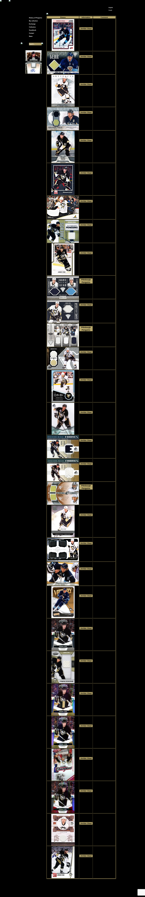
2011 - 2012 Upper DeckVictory (86, 603)
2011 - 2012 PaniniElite (85, 180)
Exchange (32, 24)
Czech (110, 10)
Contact (31, 33)
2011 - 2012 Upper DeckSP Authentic (86, 420)
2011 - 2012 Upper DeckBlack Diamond (86, 359)
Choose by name (65, 14)
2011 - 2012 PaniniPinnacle (85, 209)
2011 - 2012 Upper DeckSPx (86, 496)
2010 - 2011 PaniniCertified (85, 636)
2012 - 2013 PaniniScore (85, 36)
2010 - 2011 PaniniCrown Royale (86, 831)
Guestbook (32, 30)
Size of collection (31, 40)
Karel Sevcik (88, 891)
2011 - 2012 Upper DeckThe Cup (86, 522)
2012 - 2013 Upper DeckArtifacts (86, 92)
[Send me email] (110, 2)
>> (86, 880)
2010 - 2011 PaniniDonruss (85, 863)
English (111, 7)
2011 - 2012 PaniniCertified (85, 148)
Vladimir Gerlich (81, 892)
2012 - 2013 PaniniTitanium (85, 64)
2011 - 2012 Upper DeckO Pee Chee (86, 387)
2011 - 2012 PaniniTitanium (85, 290)
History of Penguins (35, 18)
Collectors (32, 27)
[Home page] (107, 2)
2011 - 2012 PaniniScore (85, 260)
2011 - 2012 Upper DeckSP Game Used (86, 448)
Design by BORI (93, 892)
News (30, 36)
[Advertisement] (135, 34)
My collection (54, 14)
